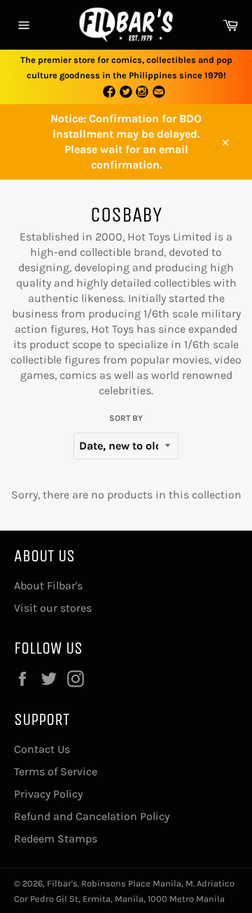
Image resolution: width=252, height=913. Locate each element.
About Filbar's (48, 585)
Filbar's (62, 883)
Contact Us (42, 749)
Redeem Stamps (55, 838)
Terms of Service (55, 771)
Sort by (126, 418)
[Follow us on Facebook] (109, 92)
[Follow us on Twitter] (126, 92)
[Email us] (159, 92)
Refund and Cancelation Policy (91, 816)
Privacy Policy (48, 793)
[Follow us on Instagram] (143, 92)
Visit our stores (53, 607)
